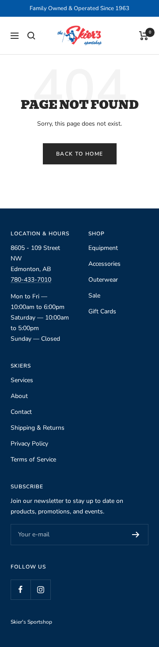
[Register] (136, 535)
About (19, 396)
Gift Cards (102, 311)
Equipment (103, 248)
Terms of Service (33, 459)
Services (22, 380)
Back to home (79, 153)
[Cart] (143, 35)
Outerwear (103, 279)
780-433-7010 (31, 279)
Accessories (104, 264)
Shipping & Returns (37, 428)
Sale (94, 295)
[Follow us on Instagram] (40, 589)
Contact (21, 412)
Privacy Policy (29, 443)
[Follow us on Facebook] (20, 589)
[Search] (31, 36)
